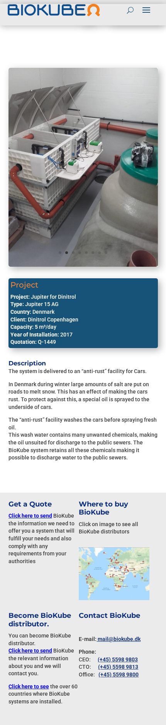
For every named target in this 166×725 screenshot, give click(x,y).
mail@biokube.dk (119, 639)
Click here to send (30, 651)
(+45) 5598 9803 (118, 659)
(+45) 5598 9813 (118, 667)
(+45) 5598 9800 (118, 674)
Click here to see (28, 686)
